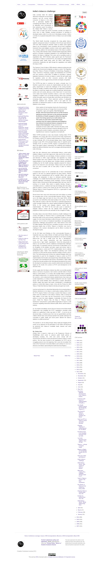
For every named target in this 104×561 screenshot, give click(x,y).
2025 (78, 342)
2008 (78, 523)
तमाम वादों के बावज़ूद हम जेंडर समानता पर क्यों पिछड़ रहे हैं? (23, 176)
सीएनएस (78, 4)
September (81, 380)
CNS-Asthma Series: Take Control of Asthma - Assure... (81, 465)
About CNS (76, 535)
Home (18, 4)
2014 (78, 367)
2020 (78, 354)
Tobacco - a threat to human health (82, 446)
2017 (78, 360)
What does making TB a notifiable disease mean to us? (82, 473)
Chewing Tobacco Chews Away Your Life (82, 492)
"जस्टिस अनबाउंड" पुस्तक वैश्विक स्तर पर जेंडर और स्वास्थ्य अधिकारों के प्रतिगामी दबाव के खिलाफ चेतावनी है (24, 156)
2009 (78, 521)
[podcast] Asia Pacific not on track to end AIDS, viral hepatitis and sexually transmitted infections (24, 143)
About (83, 4)
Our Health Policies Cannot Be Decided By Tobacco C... (82, 407)
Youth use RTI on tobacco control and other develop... (82, 421)
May (79, 389)
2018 (78, 358)
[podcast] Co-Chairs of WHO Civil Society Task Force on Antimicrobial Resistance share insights (24, 111)
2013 (78, 369)
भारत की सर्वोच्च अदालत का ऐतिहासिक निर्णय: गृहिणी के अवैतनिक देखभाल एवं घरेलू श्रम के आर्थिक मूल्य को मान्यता (23, 163)
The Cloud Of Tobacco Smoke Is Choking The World (81, 414)
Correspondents (31, 4)
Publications (40, 4)
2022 (78, 349)
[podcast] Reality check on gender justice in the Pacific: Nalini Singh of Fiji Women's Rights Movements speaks (24, 134)
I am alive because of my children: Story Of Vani (82, 440)
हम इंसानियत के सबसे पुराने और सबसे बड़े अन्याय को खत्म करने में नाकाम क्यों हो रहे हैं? (24, 181)
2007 (78, 526)
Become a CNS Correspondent (65, 535)
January (80, 514)
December (81, 373)
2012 (78, 371)
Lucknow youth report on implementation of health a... (82, 400)
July (79, 384)
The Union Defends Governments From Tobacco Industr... (82, 393)
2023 (78, 347)
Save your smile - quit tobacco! (82, 456)
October (80, 378)
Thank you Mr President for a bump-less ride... (23, 246)
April (79, 507)
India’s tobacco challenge (81, 460)
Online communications (51, 4)
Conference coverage (64, 4)
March (79, 510)
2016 (78, 362)
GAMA (72, 4)
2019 (78, 356)
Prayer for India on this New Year (23, 239)
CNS (37, 557)
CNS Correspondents (50, 535)
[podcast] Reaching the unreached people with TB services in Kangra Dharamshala (23, 118)
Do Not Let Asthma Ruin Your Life (81, 497)
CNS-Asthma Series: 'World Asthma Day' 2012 (82, 503)
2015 (78, 365)
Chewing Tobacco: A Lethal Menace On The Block (82, 427)
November (81, 375)
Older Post (67, 355)
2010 (78, 519)
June (79, 387)
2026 (78, 340)
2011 (78, 517)
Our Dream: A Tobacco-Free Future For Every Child (82, 486)
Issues (24, 4)
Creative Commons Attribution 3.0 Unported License (61, 557)
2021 (78, 351)
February (80, 512)
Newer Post (37, 355)
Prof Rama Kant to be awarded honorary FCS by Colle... (82, 433)
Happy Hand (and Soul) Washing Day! (24, 242)
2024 (78, 345)
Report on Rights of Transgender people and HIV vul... (82, 451)
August (80, 382)
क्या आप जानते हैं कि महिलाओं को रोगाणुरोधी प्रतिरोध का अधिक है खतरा (23, 170)
